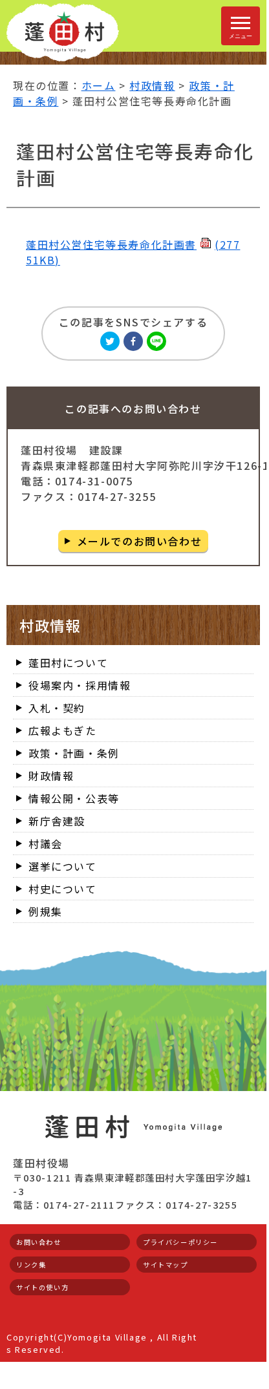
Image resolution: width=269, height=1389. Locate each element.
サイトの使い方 (42, 1287)
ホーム (98, 85)
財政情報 (51, 775)
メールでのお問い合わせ (139, 541)
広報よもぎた (62, 730)
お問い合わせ (38, 1242)
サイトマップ (165, 1264)
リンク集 (31, 1264)
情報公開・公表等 (74, 798)
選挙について (62, 866)
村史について (62, 888)
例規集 (45, 911)
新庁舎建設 (56, 821)
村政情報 (152, 85)
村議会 (45, 843)
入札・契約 (56, 708)
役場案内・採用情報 (79, 685)
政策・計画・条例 (74, 753)
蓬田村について (68, 662)
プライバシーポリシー (180, 1242)
